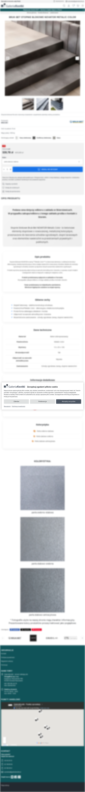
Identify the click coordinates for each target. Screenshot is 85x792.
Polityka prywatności (18, 406)
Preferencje (42, 401)
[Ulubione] (73, 5)
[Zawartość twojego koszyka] (78, 5)
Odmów (16, 401)
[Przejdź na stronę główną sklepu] (12, 5)
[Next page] (77, 58)
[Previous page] (8, 58)
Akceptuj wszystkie (68, 401)
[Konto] (69, 5)
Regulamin (7, 406)
